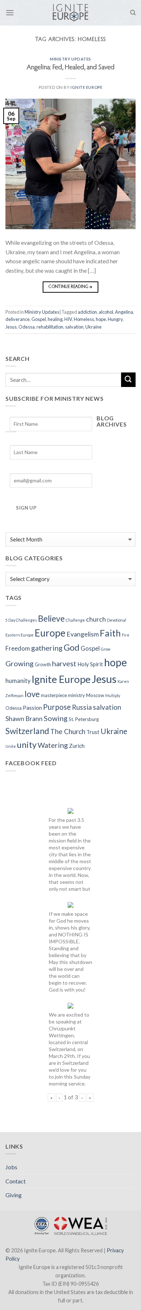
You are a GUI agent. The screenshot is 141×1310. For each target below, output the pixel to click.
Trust (92, 732)
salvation (74, 327)
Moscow (95, 695)
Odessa (26, 327)
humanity (17, 680)
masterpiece (54, 695)
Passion (32, 707)
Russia (82, 707)
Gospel (38, 319)
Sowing (56, 718)
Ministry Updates (70, 59)
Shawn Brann (24, 718)
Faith (110, 633)
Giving (13, 1194)
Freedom (17, 648)
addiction (87, 312)
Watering (53, 745)
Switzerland (27, 731)
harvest (64, 663)
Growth (43, 664)
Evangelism (83, 634)
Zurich (77, 745)
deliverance (17, 319)
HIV (68, 319)
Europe (50, 633)
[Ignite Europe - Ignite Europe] (71, 12)
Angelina (124, 312)
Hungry (115, 319)
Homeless (84, 319)
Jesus (11, 327)
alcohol (106, 312)
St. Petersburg (84, 719)
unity (27, 744)
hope (101, 319)
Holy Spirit (90, 664)
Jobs (11, 1166)
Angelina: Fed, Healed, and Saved (71, 67)
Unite (10, 746)
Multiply (112, 695)
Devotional (116, 620)
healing (55, 319)
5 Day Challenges (21, 620)
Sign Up (26, 508)
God (72, 647)
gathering (47, 647)
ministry (76, 695)
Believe (51, 618)
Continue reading (70, 287)
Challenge (75, 620)
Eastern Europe (19, 635)
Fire (125, 635)
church (96, 619)
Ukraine (93, 327)
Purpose (57, 706)
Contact (15, 1181)
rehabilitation (50, 327)
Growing (19, 663)
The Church (67, 731)
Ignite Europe (86, 87)
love (32, 694)
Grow (105, 649)
